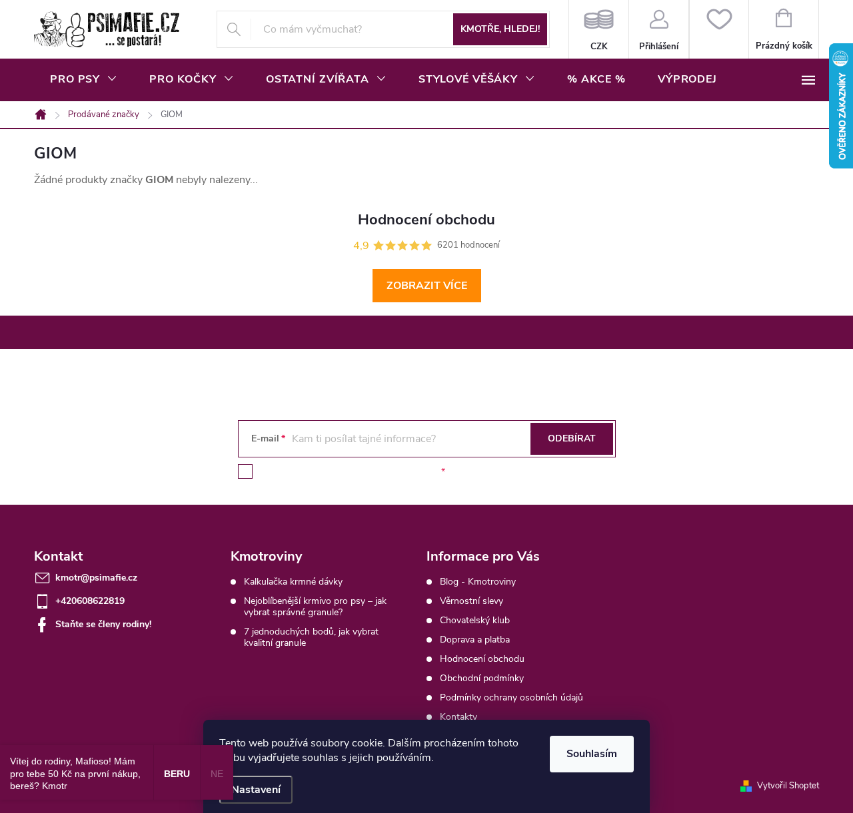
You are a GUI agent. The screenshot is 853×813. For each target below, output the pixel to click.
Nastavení (256, 789)
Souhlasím (591, 753)
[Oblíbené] (718, 29)
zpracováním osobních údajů (378, 471)
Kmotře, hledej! (500, 29)
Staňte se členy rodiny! (103, 624)
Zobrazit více (427, 285)
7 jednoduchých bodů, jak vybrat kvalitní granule (311, 637)
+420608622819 (90, 601)
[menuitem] (83, 79)
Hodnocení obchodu (482, 659)
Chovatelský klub (475, 620)
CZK (598, 29)
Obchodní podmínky (482, 678)
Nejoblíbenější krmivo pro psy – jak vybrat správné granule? (315, 607)
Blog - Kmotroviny (478, 581)
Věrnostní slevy (471, 601)
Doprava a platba (475, 639)
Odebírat (572, 438)
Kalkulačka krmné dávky (293, 581)
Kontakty (458, 716)
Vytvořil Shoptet (788, 786)
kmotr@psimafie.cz (96, 577)
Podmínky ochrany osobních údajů (511, 697)
